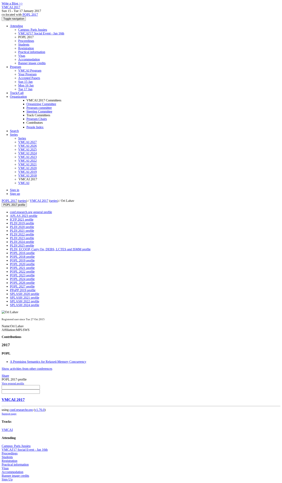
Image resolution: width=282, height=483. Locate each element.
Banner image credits (32, 63)
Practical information (31, 52)
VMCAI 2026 (27, 146)
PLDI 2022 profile (22, 234)
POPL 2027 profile (22, 286)
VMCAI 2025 (27, 149)
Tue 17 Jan (25, 89)
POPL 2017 (30, 14)
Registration (26, 48)
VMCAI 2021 (27, 164)
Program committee (39, 107)
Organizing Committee (41, 104)
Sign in (14, 190)
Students (23, 44)
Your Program (27, 74)
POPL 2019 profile (22, 260)
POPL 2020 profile (22, 264)
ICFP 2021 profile (21, 219)
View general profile (13, 383)
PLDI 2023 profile (22, 238)
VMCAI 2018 (27, 175)
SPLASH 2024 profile (24, 305)
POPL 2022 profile (22, 271)
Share (5, 375)
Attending (16, 26)
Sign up (15, 193)
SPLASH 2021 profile (24, 297)
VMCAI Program (29, 70)
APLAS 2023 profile (23, 216)
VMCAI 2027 (27, 142)
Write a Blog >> (12, 3)
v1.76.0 (40, 410)
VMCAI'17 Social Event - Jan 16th (41, 33)
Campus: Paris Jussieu (32, 29)
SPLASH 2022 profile (24, 301)
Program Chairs (36, 119)
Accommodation (29, 59)
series (22, 200)
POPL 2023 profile (22, 275)
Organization (18, 96)
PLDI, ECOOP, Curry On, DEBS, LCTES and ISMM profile (50, 249)
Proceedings (26, 41)
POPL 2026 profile (22, 282)
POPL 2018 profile (22, 256)
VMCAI (23, 183)
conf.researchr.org (21, 410)
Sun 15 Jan (25, 81)
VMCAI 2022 (27, 160)
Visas (21, 55)
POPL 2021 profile (22, 268)
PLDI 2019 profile (22, 223)
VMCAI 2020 (27, 168)
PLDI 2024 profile (22, 242)
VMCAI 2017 (39, 200)
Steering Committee (39, 111)
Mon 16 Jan (26, 85)
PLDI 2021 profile (22, 230)
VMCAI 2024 (27, 153)
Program (15, 67)
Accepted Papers (29, 78)
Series (22, 138)
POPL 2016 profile (22, 253)
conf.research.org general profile (31, 212)
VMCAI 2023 (27, 157)
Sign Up (7, 479)
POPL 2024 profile (22, 279)
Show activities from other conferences (27, 368)
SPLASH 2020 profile (24, 294)
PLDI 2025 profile (22, 245)
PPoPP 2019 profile (23, 290)
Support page (9, 413)
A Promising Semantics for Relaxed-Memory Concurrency (48, 361)
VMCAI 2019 (27, 172)
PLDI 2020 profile (22, 227)
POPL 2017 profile (14, 204)
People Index (35, 127)
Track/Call (17, 93)
